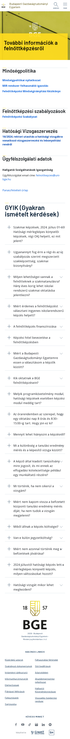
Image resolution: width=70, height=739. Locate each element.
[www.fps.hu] (51, 732)
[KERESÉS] (56, 4)
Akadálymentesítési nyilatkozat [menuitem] (45, 680)
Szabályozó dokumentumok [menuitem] (18, 666)
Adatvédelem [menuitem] (41, 672)
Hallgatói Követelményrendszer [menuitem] (45, 690)
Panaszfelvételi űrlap (15, 190)
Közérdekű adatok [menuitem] (14, 659)
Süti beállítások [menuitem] (43, 666)
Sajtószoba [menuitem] (10, 704)
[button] (35, 235)
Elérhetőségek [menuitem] (12, 685)
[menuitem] (15, 724)
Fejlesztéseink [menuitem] (12, 697)
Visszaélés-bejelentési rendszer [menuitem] (46, 700)
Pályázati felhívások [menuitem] (15, 691)
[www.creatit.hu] (37, 732)
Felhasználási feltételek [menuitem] (46, 659)
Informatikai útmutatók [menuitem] (16, 678)
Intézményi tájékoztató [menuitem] (16, 672)
